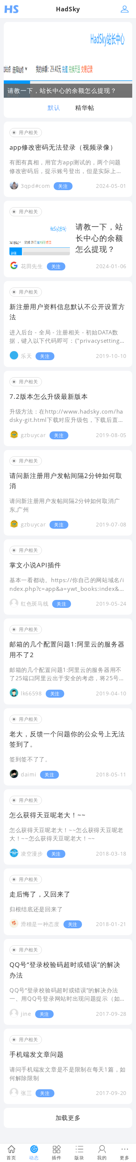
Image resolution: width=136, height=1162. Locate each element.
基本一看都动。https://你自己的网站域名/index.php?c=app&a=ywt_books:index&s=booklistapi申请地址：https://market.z (67, 588)
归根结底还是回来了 (36, 909)
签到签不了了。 (30, 759)
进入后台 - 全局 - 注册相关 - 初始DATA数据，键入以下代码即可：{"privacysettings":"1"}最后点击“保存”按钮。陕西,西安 (64, 340)
